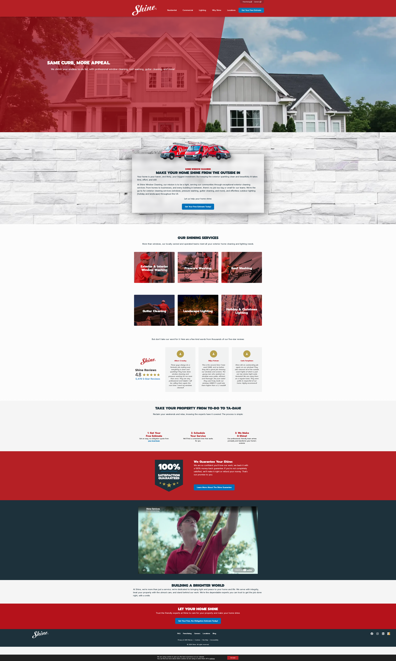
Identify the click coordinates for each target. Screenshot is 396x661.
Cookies (197, 640)
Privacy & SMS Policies (185, 640)
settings (212, 659)
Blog (214, 633)
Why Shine (216, 10)
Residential (172, 10)
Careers (257, 2)
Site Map (205, 640)
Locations (231, 10)
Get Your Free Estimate (251, 10)
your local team (154, 441)
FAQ (178, 633)
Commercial (188, 10)
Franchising (246, 2)
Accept (232, 658)
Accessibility (214, 640)
